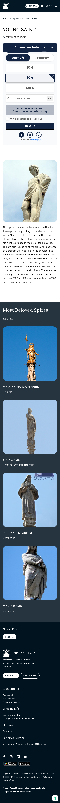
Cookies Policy (22, 788)
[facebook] (4, 756)
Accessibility (9, 695)
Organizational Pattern (13, 791)
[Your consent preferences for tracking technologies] (55, 798)
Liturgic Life (11, 708)
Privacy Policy (9, 788)
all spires (8, 319)
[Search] (42, 6)
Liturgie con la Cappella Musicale (19, 718)
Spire (16, 18)
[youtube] (25, 756)
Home (6, 18)
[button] (49, 6)
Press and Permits (12, 702)
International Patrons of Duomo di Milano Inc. (24, 744)
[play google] (10, 763)
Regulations (11, 688)
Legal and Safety (38, 788)
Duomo (8, 725)
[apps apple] (24, 763)
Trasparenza (9, 698)
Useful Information (12, 714)
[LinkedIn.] (18, 756)
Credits (27, 791)
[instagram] (11, 756)
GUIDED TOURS (29, 675)
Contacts (7, 731)
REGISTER (9, 637)
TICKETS (33, 6)
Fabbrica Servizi (13, 738)
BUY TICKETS (11, 675)
